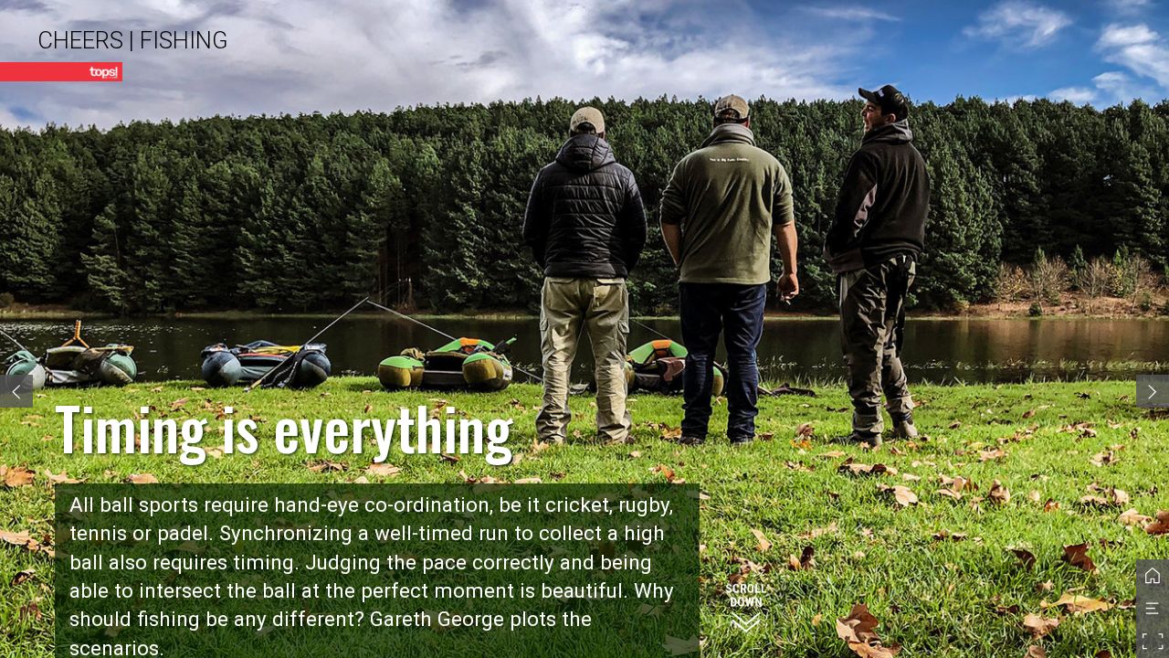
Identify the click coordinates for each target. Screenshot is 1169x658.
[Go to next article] (1152, 391)
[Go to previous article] (16, 391)
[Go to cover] (1152, 575)
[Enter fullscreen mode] (1152, 641)
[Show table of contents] (1152, 608)
